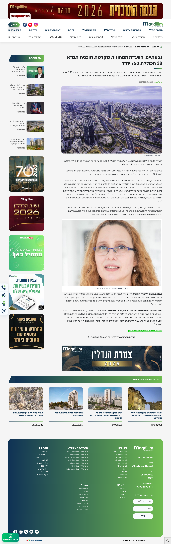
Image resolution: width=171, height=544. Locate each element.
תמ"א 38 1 (123, 495)
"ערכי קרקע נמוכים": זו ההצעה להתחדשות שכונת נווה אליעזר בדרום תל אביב (106, 415)
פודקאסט (158, 37)
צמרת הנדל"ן (117, 37)
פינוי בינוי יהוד (122, 463)
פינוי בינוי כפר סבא (120, 460)
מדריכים (33, 30)
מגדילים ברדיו (34, 37)
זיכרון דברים (43, 454)
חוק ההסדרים (42, 475)
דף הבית (155, 47)
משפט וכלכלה (89, 30)
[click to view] (85, 11)
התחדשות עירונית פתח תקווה (76, 457)
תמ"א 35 (44, 472)
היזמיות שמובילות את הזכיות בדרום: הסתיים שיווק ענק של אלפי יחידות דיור (17, 123)
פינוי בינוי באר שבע (120, 451)
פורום (86, 492)
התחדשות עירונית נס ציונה (78, 460)
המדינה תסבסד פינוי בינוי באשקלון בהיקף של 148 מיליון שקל (17, 141)
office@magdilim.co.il (142, 466)
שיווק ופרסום (14, 30)
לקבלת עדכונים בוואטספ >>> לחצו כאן (145, 331)
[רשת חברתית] (36, 25)
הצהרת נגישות (82, 503)
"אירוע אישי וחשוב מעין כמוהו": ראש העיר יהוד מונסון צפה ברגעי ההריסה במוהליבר (146, 415)
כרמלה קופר (158, 82)
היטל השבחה (43, 469)
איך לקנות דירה (42, 457)
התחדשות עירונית (132, 30)
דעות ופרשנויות (52, 30)
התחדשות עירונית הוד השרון (77, 469)
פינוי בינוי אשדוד (121, 454)
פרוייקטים (123, 475)
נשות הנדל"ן (75, 37)
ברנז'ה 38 (123, 489)
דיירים (71, 30)
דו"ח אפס (44, 466)
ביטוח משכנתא (42, 463)
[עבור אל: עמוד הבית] (153, 24)
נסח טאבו (44, 451)
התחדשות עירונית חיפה (79, 463)
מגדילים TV (109, 30)
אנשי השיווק (14, 37)
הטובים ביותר (138, 37)
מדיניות (124, 472)
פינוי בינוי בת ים (121, 457)
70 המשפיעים (96, 37)
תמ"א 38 (122, 485)
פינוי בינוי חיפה (122, 466)
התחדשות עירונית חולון (79, 454)
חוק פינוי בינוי (122, 478)
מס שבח (44, 460)
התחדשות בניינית (142, 47)
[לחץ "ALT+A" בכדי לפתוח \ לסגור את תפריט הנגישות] (167, 540)
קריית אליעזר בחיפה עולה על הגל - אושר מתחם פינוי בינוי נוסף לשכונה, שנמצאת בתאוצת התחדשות (17, 87)
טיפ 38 (124, 492)
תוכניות (124, 469)
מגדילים (83, 485)
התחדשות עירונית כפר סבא (77, 451)
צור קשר (84, 500)
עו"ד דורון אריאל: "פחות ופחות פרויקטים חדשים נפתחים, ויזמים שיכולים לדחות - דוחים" (18, 69)
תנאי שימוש (83, 506)
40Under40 (56, 37)
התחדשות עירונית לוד (79, 466)
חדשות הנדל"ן (156, 30)
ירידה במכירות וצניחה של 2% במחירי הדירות (17, 105)
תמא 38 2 (123, 497)
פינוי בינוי (122, 448)
